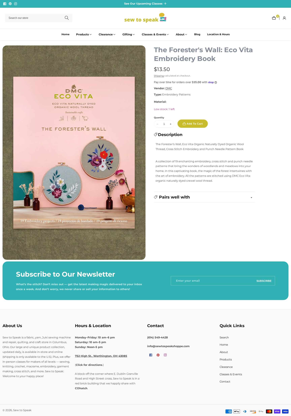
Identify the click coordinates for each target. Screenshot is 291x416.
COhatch (81, 388)
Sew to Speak (22, 410)
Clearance (226, 366)
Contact (225, 381)
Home (65, 34)
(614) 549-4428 (157, 337)
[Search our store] (67, 18)
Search (224, 337)
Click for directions (89, 364)
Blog (197, 34)
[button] (82, 34)
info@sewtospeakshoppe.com (168, 346)
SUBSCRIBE (263, 280)
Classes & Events (231, 374)
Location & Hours (218, 34)
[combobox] (38, 18)
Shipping (159, 75)
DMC (168, 88)
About (224, 352)
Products (226, 359)
